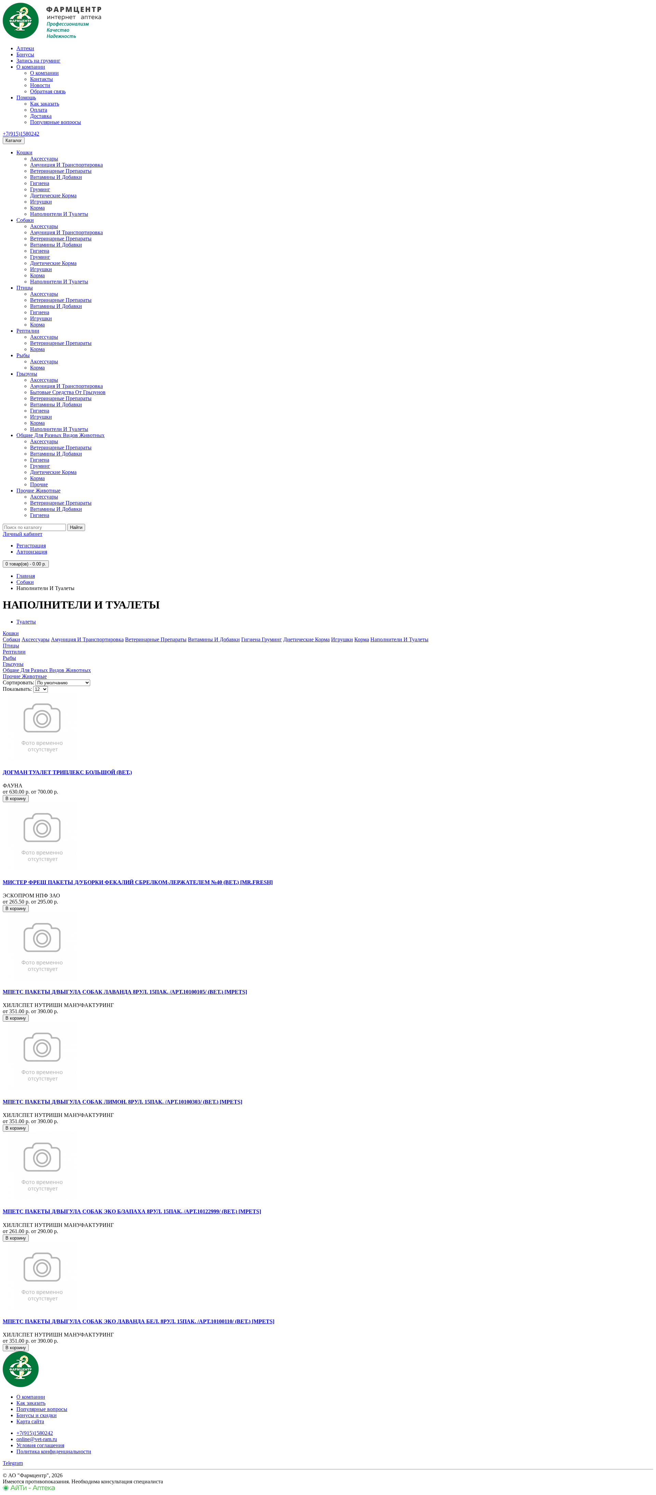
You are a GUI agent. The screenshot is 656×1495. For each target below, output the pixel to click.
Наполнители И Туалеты (59, 214)
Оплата (38, 110)
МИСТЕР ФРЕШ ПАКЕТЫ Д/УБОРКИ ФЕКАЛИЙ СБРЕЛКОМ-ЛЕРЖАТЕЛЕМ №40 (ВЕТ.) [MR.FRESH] (138, 882)
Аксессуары (44, 159)
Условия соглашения (40, 1445)
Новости (40, 85)
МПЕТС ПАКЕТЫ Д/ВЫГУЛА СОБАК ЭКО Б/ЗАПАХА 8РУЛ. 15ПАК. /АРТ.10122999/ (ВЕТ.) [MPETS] (132, 1211)
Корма (37, 208)
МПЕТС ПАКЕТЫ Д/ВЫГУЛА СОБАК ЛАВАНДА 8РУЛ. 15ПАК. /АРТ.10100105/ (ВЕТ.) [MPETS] (125, 992)
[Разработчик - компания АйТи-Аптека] (29, 1489)
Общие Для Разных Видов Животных (60, 435)
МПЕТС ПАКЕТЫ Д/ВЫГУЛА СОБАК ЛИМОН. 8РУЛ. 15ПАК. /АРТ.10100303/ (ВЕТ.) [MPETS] (122, 1102)
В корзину (15, 798)
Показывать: (17, 689)
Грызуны (26, 374)
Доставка (41, 116)
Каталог (13, 140)
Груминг (40, 189)
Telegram (13, 1463)
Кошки (24, 152)
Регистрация (31, 545)
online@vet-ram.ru (36, 1439)
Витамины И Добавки (56, 177)
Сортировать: (18, 682)
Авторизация (31, 552)
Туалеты (26, 622)
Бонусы (25, 54)
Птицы (24, 288)
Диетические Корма (53, 195)
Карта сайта (30, 1421)
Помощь (26, 97)
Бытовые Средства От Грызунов (68, 392)
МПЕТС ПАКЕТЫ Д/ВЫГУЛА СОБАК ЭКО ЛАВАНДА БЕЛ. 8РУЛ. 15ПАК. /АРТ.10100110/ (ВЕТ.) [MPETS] (138, 1321)
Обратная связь (48, 91)
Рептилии (27, 331)
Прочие (39, 484)
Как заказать (44, 104)
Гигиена (39, 183)
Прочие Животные (38, 490)
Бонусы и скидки (36, 1415)
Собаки (25, 220)
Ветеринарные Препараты (61, 171)
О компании (30, 67)
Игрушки (41, 202)
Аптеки (25, 48)
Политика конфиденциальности (53, 1451)
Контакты (41, 79)
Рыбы (23, 355)
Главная (25, 576)
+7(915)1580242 (21, 134)
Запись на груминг (38, 61)
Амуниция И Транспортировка (66, 165)
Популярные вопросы (55, 122)
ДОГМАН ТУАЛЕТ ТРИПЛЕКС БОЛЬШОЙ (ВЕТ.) (67, 772)
